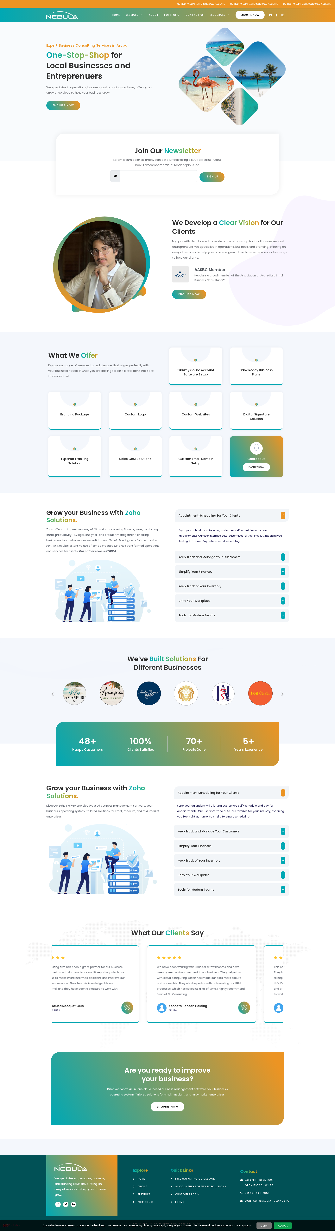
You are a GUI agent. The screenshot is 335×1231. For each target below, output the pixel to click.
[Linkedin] (270, 15)
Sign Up (212, 176)
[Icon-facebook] (276, 15)
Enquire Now (256, 467)
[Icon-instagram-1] (283, 15)
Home (116, 15)
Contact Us (195, 15)
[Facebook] (58, 1204)
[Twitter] (65, 1204)
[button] (232, 515)
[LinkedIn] (73, 1204)
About (154, 15)
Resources (218, 15)
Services (132, 15)
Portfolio (172, 15)
